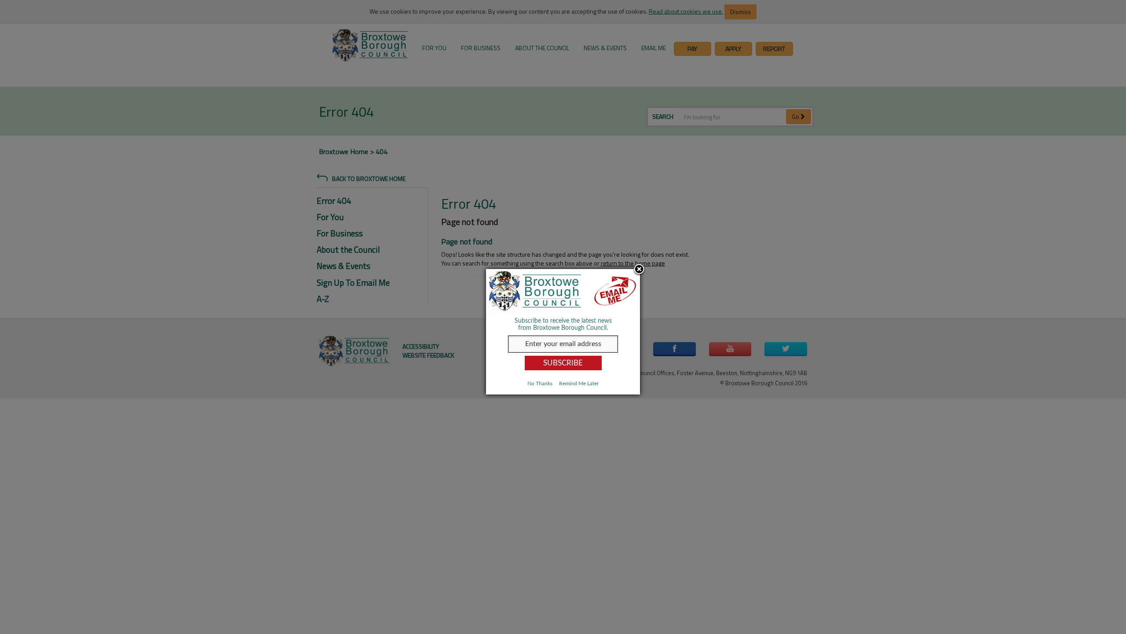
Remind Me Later (579, 383)
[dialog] (563, 331)
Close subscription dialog (639, 269)
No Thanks (539, 383)
